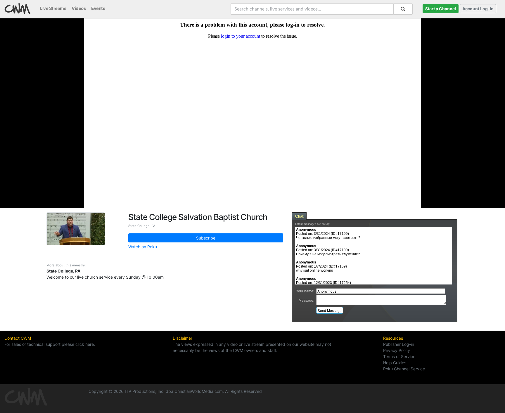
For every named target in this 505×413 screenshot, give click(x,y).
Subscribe (205, 237)
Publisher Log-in (398, 344)
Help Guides (394, 362)
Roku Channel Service (404, 368)
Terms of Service (399, 356)
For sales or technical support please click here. (49, 344)
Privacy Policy (396, 350)
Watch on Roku (142, 246)
